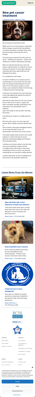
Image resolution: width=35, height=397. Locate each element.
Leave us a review (6, 346)
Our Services (21, 340)
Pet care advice (6, 365)
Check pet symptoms (7, 362)
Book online (5, 340)
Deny (17, 386)
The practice (5, 343)
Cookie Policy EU (16, 394)
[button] (32, 367)
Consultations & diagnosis (22, 344)
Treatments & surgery (24, 351)
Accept (17, 381)
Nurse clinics (21, 354)
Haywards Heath (8, 19)
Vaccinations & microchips (25, 348)
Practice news (22, 362)
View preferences (17, 391)
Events (20, 365)
